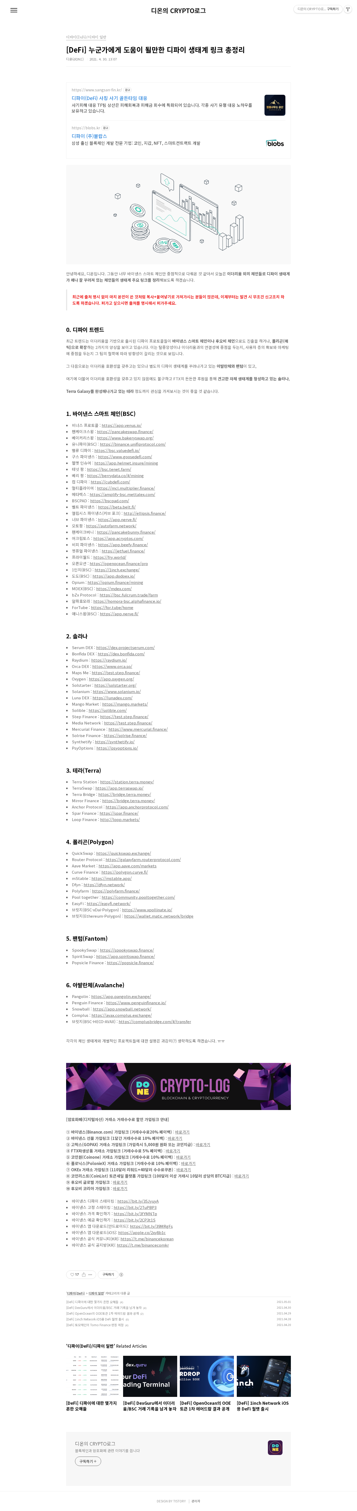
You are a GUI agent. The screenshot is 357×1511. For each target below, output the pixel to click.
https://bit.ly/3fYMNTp (135, 1213)
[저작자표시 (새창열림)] (121, 1275)
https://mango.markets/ (125, 704)
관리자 (196, 1501)
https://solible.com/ (108, 710)
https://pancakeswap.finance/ (125, 431)
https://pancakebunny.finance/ (126, 532)
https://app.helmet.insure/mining (126, 463)
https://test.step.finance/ (116, 672)
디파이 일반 (96, 1293)
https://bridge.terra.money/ (124, 794)
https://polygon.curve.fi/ (124, 872)
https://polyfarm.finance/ (116, 891)
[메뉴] (14, 10)
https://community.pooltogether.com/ (138, 897)
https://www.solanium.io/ (117, 691)
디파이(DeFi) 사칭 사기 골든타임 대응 (109, 98)
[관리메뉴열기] (348, 9)
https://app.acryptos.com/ (118, 538)
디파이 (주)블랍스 (89, 136)
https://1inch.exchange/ (117, 569)
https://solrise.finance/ (125, 735)
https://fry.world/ (109, 557)
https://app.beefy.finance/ (123, 544)
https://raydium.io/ (109, 660)
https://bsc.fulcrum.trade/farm (129, 595)
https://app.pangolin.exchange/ (121, 996)
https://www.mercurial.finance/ (138, 729)
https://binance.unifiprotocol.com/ (133, 444)
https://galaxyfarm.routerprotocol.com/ (143, 859)
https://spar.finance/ (119, 813)
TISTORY (179, 1501)
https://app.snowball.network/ (122, 1009)
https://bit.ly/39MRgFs (151, 1226)
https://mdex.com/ (114, 588)
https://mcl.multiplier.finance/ (126, 488)
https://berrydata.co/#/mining (115, 475)
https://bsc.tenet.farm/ (109, 469)
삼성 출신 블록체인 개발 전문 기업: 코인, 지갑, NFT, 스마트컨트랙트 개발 (136, 143)
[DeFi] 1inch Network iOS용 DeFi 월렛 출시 (95, 1319)
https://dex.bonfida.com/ (121, 653)
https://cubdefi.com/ (110, 481)
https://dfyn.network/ (104, 884)
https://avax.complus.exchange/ (121, 1015)
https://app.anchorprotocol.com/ (137, 807)
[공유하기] (83, 1275)
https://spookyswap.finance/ (127, 950)
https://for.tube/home (112, 607)
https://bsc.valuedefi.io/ (117, 450)
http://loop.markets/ (120, 819)
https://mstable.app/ (111, 878)
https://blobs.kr (86, 128)
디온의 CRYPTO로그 (178, 10)
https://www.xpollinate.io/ (147, 909)
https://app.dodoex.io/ (114, 576)
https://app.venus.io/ (122, 425)
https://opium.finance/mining (115, 582)
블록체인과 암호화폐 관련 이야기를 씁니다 (107, 1450)
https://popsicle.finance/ (130, 962)
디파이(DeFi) (76, 1293)
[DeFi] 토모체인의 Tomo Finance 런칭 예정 (95, 1325)
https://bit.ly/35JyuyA (138, 1201)
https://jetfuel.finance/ (123, 551)
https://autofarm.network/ (111, 525)
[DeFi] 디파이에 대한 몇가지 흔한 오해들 (92, 1302)
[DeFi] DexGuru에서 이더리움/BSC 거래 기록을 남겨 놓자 (104, 1307)
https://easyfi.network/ (109, 903)
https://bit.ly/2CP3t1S (135, 1220)
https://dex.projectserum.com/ (125, 647)
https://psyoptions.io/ (117, 748)
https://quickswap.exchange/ (123, 853)
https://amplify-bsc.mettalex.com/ (122, 494)
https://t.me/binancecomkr (143, 1245)
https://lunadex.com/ (113, 697)
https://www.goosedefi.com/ (125, 456)
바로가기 (182, 1132)
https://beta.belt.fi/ (117, 507)
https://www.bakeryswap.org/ (125, 438)
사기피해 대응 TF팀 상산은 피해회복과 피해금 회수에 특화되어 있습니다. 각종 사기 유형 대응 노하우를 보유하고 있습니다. (162, 108)
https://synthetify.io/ (115, 741)
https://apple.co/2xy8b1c (142, 1232)
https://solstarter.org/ (115, 685)
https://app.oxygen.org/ (111, 679)
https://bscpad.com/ (109, 500)
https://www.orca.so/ (112, 666)
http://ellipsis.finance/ (145, 513)
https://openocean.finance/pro (119, 563)
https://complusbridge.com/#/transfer (155, 1021)
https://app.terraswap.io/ (119, 788)
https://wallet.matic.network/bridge (158, 916)
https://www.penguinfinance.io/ (136, 1002)
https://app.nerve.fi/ (117, 519)
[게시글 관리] (90, 1275)
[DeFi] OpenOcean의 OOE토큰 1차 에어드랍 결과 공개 (102, 1313)
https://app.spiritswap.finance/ (125, 956)
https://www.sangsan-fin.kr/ (97, 90)
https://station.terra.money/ (127, 781)
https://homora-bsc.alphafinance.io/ (127, 601)
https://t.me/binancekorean (147, 1238)
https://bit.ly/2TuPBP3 (135, 1207)
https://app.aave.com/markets (128, 865)
